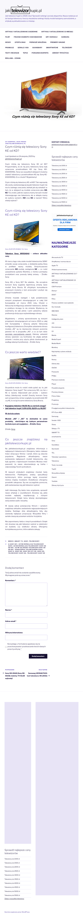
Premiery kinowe (57, 392)
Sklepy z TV (56, 428)
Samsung (55, 416)
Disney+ (54, 291)
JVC (53, 323)
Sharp (54, 424)
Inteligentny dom (57, 319)
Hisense (54, 315)
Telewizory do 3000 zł (59, 182)
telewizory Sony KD (17, 553)
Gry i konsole (56, 307)
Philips (54, 376)
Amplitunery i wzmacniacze (61, 261)
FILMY (7, 37)
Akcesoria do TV (57, 257)
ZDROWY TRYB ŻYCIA (60, 53)
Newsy (11, 541)
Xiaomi (54, 477)
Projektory (55, 400)
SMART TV (19, 541)
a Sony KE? (13, 544)
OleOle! (54, 368)
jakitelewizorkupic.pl (15, 143)
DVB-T (54, 295)
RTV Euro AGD (57, 412)
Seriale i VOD (56, 420)
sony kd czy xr (29, 551)
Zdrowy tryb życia (58, 485)
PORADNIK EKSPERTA (40, 53)
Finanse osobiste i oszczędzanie (63, 303)
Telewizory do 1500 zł (59, 169)
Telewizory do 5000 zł (59, 198)
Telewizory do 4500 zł (59, 194)
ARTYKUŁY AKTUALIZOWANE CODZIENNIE (21, 32)
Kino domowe (56, 327)
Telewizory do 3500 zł (59, 186)
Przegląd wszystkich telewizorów (63, 408)
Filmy (53, 299)
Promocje (55, 404)
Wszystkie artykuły (58, 473)
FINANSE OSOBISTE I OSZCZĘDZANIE (28, 37)
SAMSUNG (65, 37)
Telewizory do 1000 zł (59, 165)
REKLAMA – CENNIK (13, 58)
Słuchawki (55, 449)
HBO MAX (55, 311)
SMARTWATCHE (52, 47)
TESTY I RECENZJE (12, 53)
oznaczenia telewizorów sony (29, 549)
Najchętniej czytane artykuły (61, 351)
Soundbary (55, 445)
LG (52, 331)
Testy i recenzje (57, 465)
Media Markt (56, 343)
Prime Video (56, 396)
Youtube (54, 481)
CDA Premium (57, 286)
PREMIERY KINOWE (57, 42)
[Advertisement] (18, 773)
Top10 (54, 469)
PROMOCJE (9, 47)
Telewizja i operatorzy (59, 457)
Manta (54, 335)
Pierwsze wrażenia (58, 380)
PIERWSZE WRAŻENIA (37, 42)
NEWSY (8, 42)
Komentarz (10, 580)
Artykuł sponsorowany (59, 269)
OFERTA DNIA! (20, 42)
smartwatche (56, 437)
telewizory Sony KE (36, 553)
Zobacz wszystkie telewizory (61, 205)
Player (54, 384)
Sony (13, 429)
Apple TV (55, 265)
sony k (11, 551)
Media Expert (56, 339)
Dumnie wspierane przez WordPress (17, 912)
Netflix (54, 355)
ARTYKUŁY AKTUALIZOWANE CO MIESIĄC (57, 32)
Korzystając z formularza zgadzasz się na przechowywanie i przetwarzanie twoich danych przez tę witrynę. (26, 646)
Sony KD (18, 551)
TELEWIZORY (67, 47)
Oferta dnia (55, 364)
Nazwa (8, 610)
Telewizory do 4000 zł (59, 190)
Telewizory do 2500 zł (59, 178)
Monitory (55, 347)
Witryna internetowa (14, 633)
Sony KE (40, 551)
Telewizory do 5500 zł (59, 202)
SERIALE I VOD (23, 47)
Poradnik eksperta (58, 388)
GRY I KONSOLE (51, 37)
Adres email (10, 621)
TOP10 (25, 53)
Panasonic (55, 372)
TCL (53, 453)
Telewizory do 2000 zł (59, 173)
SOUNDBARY (37, 47)
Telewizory (34, 541)
